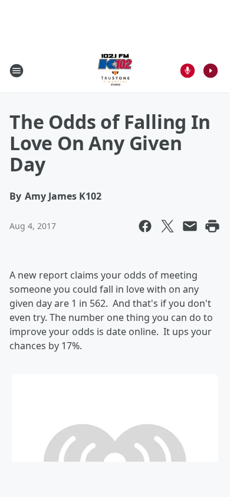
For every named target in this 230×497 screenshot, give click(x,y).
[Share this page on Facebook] (145, 226)
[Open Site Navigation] (16, 71)
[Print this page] (212, 226)
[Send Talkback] (187, 71)
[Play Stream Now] (210, 71)
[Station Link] (115, 70)
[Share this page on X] (167, 226)
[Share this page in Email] (190, 226)
